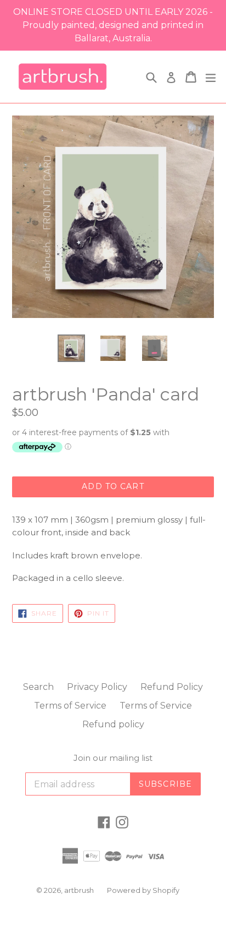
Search (38, 687)
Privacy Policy (97, 687)
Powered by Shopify (143, 890)
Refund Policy (171, 687)
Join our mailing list (113, 758)
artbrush (79, 890)
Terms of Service (70, 705)
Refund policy (113, 724)
